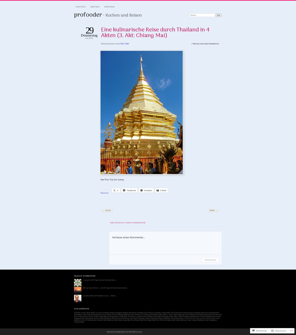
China (172, 313)
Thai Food (188, 318)
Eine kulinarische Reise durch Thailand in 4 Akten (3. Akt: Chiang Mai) (155, 32)
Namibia (208, 316)
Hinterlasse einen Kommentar (206, 44)
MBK (180, 316)
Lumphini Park (141, 316)
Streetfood (154, 318)
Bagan (112, 313)
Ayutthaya (106, 313)
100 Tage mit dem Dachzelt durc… (104, 280)
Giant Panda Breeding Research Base (97, 314)
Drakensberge (187, 313)
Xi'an (207, 320)
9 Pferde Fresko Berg (82, 313)
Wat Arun (110, 320)
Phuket (82, 318)
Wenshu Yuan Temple (189, 320)
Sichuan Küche (117, 318)
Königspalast (114, 316)
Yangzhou (213, 320)
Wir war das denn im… (91, 288)
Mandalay (165, 316)
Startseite (81, 7)
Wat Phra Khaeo (133, 320)
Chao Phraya (149, 313)
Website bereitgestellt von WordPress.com (124, 332)
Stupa (160, 318)
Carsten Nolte (88, 296)
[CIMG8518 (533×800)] (160, 112)
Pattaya (77, 318)
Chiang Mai (165, 313)
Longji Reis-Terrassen (127, 316)
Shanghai (107, 318)
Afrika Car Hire (96, 313)
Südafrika (166, 318)
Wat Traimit (176, 320)
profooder (88, 15)
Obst (214, 316)
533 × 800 (124, 44)
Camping (140, 313)
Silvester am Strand (130, 318)
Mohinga (186, 316)
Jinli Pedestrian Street (181, 314)
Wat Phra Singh (146, 320)
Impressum (109, 7)
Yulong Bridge (79, 322)
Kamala (193, 314)
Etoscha (204, 313)
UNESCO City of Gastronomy (85, 320)
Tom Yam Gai (197, 318)
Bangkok (118, 313)
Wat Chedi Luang (120, 320)
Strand (147, 318)
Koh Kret (218, 314)
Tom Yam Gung (208, 318)
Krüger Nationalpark (101, 316)
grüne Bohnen (135, 314)
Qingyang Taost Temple (95, 318)
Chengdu (157, 313)
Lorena (85, 280)
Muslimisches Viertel (197, 316)
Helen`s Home (167, 314)
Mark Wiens (173, 316)
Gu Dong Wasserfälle (149, 314)
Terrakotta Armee (177, 318)
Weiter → (213, 210)
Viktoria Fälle (101, 320)
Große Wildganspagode (121, 314)
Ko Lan (76, 316)
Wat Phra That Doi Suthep (161, 320)
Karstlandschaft (202, 314)
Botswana (132, 313)
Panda (218, 316)
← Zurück (107, 210)
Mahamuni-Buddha (154, 316)
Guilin (160, 314)
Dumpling (196, 313)
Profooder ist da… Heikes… (106, 296)
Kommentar (210, 259)
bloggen (125, 313)
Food (209, 313)
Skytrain (141, 318)
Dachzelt (178, 313)
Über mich (95, 7)
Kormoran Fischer (86, 316)
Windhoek (201, 320)
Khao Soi (211, 314)
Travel (217, 318)
